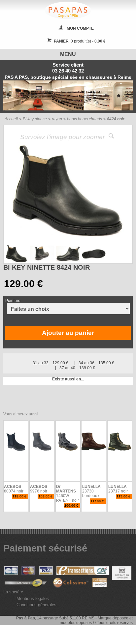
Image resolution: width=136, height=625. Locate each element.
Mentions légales (33, 598)
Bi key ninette (35, 119)
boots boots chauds (84, 119)
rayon (57, 119)
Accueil (11, 119)
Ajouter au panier (68, 332)
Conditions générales (36, 604)
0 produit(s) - (80, 41)
